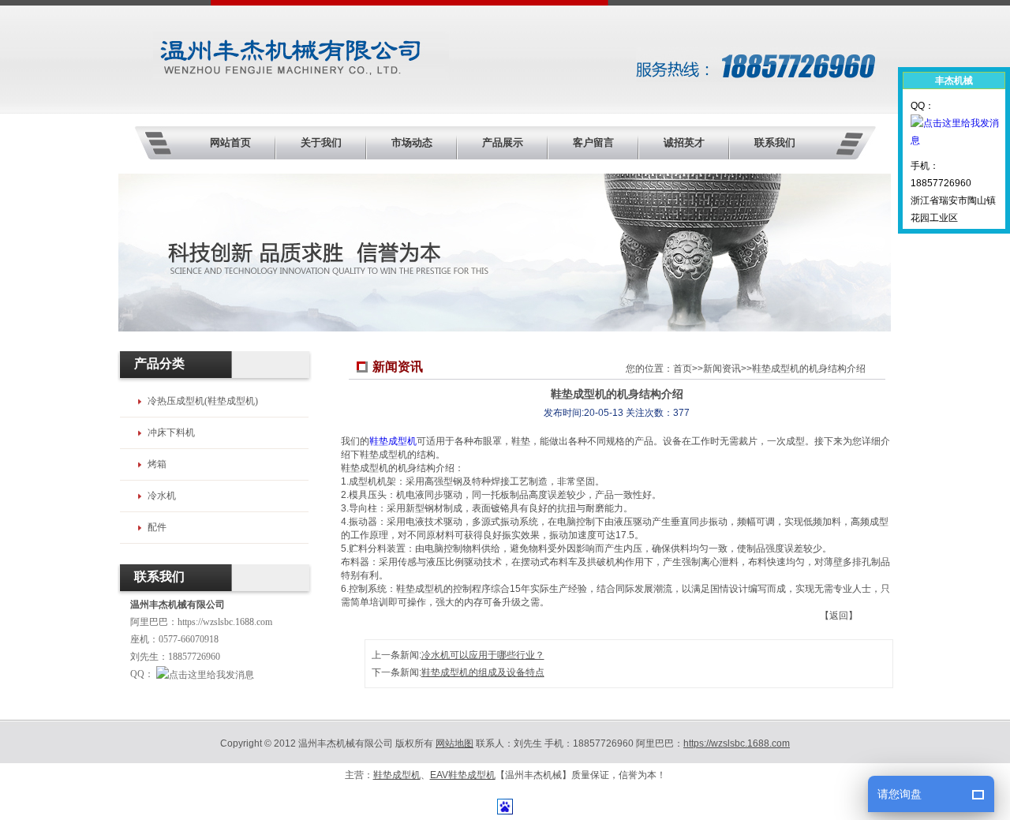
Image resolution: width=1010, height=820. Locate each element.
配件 (157, 527)
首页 (682, 368)
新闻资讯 (722, 368)
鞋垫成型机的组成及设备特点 (482, 672)
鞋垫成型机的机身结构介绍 (809, 368)
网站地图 (454, 743)
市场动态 (411, 142)
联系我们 (774, 142)
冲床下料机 (171, 432)
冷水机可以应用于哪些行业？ (482, 655)
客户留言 (593, 142)
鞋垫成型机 (393, 441)
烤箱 (157, 464)
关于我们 (321, 142)
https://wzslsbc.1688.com (225, 621)
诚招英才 (684, 142)
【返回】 (839, 615)
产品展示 (502, 142)
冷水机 (162, 495)
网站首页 (230, 142)
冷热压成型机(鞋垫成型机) (203, 400)
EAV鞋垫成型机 (463, 775)
